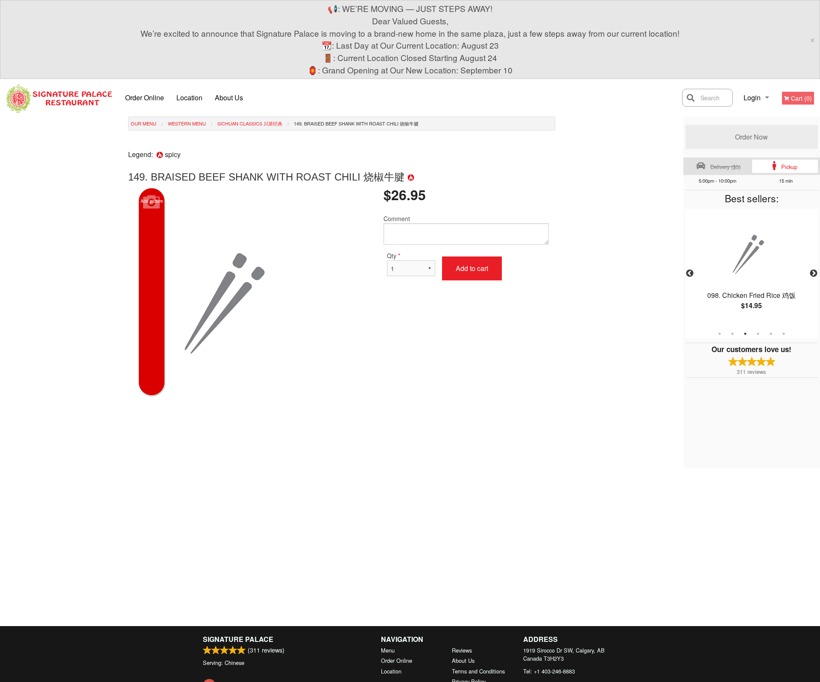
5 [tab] (771, 333)
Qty (393, 255)
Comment (397, 218)
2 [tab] (732, 333)
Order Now (751, 137)
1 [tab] (719, 333)
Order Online (144, 97)
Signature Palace (238, 639)
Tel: (549, 671)
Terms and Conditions (478, 671)
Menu (388, 650)
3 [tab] (745, 333)
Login (752, 97)
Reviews (462, 650)
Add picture (152, 201)
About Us (229, 97)
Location (189, 97)
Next (813, 273)
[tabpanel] (752, 268)
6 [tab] (783, 333)
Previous (689, 273)
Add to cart (472, 268)
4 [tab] (758, 333)
